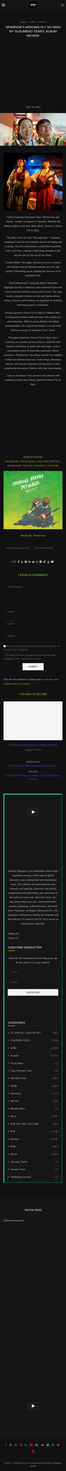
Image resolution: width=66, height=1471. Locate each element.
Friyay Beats (34, 1063)
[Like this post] (14, 562)
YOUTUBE (53, 466)
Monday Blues (34, 1108)
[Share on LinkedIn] (30, 562)
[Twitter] (10, 1445)
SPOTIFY (55, 461)
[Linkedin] (26, 1445)
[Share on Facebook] (18, 562)
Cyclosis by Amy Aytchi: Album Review (33, 745)
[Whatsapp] (53, 1445)
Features (34, 1055)
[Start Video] (33, 812)
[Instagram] (15, 1445)
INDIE (34, 1086)
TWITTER (42, 461)
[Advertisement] (33, 71)
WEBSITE (39, 466)
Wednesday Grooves (34, 1177)
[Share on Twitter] (22, 562)
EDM (34, 1048)
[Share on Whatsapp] (37, 562)
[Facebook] (6, 1445)
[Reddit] (58, 1445)
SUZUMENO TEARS (44, 548)
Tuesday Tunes (34, 1169)
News (34, 1116)
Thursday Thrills (34, 1162)
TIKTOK (27, 466)
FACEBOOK (11, 461)
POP (34, 1131)
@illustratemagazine (14, 1220)
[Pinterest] (20, 1445)
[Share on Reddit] (33, 562)
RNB (34, 1146)
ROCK (34, 1154)
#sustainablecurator (17, 548)
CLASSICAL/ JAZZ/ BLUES (34, 1033)
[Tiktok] (33, 1451)
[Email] (36, 1445)
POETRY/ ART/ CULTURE (34, 1124)
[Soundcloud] (42, 1445)
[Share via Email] (52, 562)
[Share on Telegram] (40, 562)
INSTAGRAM (27, 461)
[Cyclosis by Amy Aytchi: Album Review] (33, 720)
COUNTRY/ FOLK (34, 1040)
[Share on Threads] (48, 562)
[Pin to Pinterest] (26, 562)
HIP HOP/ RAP (34, 1078)
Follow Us (13, 938)
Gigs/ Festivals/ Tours (34, 1070)
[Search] (62, 5)
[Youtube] (31, 1445)
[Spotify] (47, 1445)
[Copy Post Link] (44, 562)
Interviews (34, 1093)
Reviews (34, 1139)
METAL (34, 1101)
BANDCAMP (14, 466)
